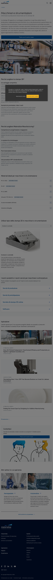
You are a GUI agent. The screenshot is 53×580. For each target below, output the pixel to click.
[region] (26, 93)
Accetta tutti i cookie (32, 96)
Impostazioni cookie (21, 96)
